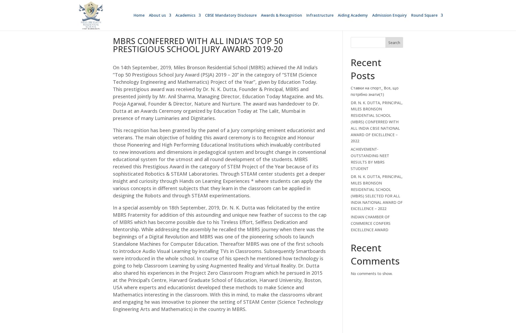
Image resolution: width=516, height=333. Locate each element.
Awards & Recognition (281, 15)
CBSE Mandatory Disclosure (231, 15)
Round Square (424, 15)
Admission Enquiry (389, 15)
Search (394, 42)
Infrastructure (320, 15)
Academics (185, 15)
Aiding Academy (353, 15)
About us (157, 15)
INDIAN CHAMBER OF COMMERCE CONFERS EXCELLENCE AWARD (370, 223)
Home (139, 15)
